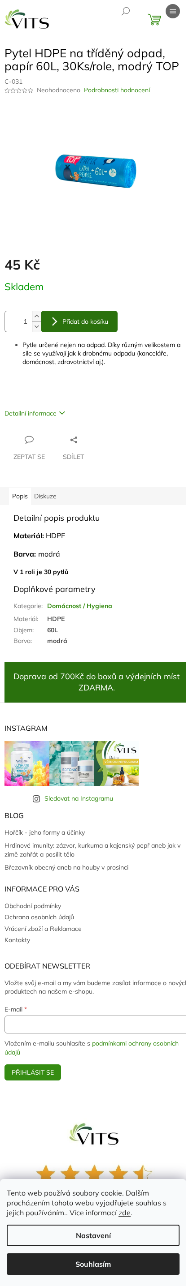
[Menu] (173, 11)
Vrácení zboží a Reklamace (43, 929)
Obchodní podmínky (32, 906)
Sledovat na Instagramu (78, 798)
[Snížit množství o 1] (36, 327)
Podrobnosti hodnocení (117, 90)
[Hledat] (126, 11)
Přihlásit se (33, 1072)
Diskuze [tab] (45, 496)
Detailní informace (30, 413)
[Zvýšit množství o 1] (36, 316)
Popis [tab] (20, 496)
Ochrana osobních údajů (39, 917)
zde (124, 1212)
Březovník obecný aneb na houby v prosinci (66, 867)
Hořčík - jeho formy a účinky (44, 832)
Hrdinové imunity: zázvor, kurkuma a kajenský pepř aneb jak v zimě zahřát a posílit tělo (92, 849)
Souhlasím (93, 1264)
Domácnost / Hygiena (79, 606)
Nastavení (93, 1235)
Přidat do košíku (85, 321)
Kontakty (17, 940)
